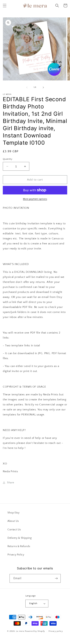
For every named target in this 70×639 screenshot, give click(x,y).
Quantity (7, 159)
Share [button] (10, 482)
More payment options (35, 199)
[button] (5, 5)
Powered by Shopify (35, 631)
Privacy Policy (15, 554)
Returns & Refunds (18, 546)
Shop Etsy (13, 512)
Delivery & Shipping (19, 537)
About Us (13, 521)
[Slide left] (27, 87)
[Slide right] (43, 87)
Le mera (20, 631)
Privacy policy (56, 631)
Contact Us (14, 529)
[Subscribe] (56, 578)
